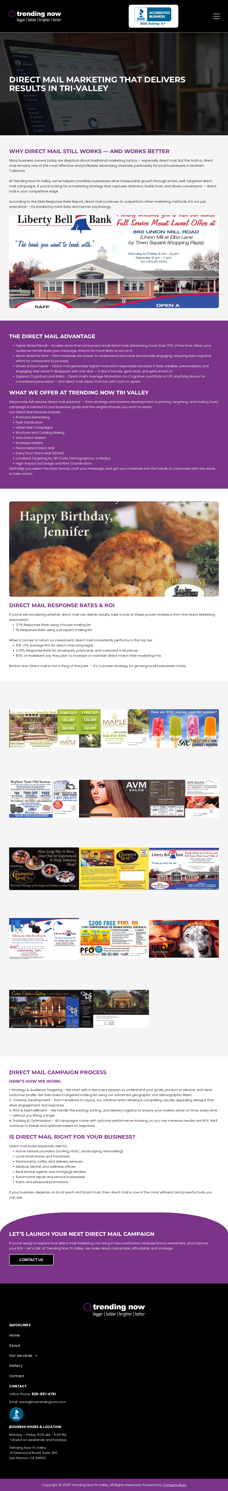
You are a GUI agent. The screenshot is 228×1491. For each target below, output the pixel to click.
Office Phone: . (33, 1394)
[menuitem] (114, 1335)
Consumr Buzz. (175, 1485)
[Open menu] (216, 16)
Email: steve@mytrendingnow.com (37, 1401)
